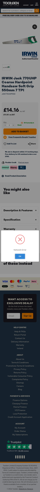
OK (20, 256)
